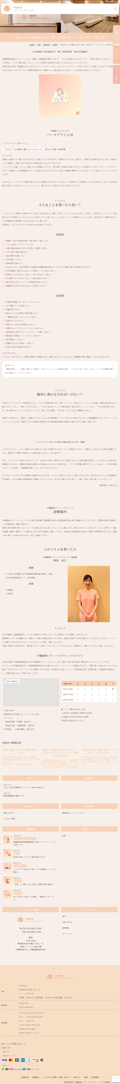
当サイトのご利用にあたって (13, 1043)
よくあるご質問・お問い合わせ (56, 1077)
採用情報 (65, 928)
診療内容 (25, 1077)
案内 (64, 916)
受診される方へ (9, 813)
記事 (86, 1077)
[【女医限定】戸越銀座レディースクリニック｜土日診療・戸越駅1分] (18, 9)
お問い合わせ (116, 54)
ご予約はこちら (116, 34)
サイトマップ (67, 934)
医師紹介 (36, 1077)
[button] (115, 9)
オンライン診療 (116, 74)
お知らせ (77, 1077)
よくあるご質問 (9, 818)
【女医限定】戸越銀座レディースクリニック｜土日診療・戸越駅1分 (91, 1082)
